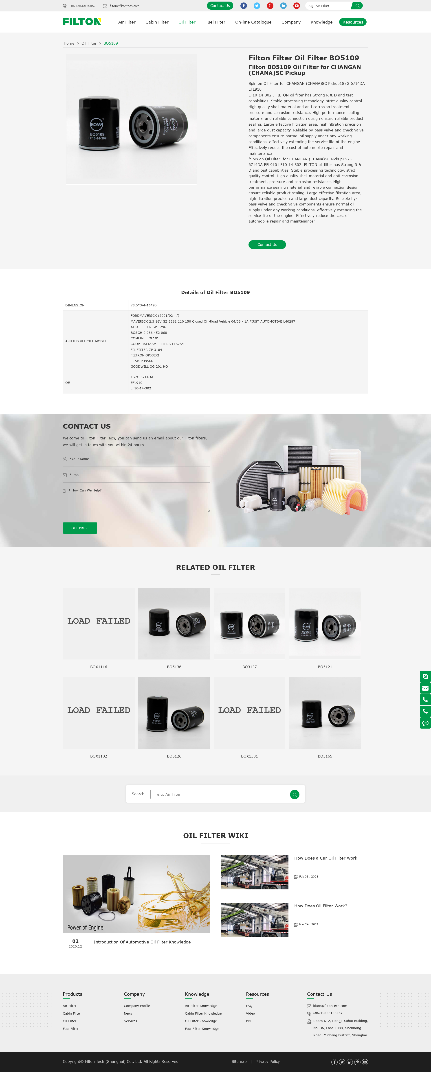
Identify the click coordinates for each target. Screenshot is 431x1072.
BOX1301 (249, 756)
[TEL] (425, 699)
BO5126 (174, 756)
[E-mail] (425, 688)
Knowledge (322, 22)
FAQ (249, 1006)
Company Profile (137, 1006)
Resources (353, 22)
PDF (249, 1021)
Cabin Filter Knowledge (203, 1013)
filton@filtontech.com (124, 6)
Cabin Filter (157, 22)
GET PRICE (80, 528)
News (128, 1013)
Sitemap (239, 1061)
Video (250, 1013)
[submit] (358, 5)
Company (291, 22)
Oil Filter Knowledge (201, 1021)
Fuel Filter (215, 22)
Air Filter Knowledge (201, 1006)
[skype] (425, 676)
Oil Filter (187, 22)
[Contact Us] (425, 723)
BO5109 (110, 43)
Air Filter (127, 22)
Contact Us (220, 6)
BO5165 (325, 756)
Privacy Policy (267, 1061)
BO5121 (325, 667)
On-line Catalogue (253, 22)
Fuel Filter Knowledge (202, 1029)
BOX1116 (98, 667)
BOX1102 (98, 756)
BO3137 (249, 667)
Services (130, 1021)
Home (69, 43)
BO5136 (174, 667)
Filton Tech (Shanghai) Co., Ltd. (114, 1061)
